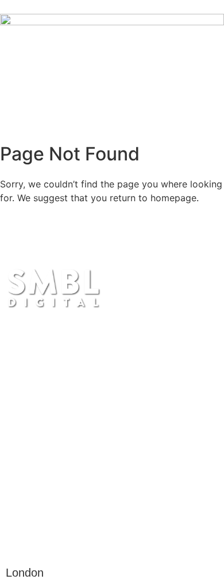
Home (33, 356)
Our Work (51, 418)
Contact (43, 449)
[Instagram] (18, 540)
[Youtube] (80, 540)
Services (46, 387)
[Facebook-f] (49, 540)
